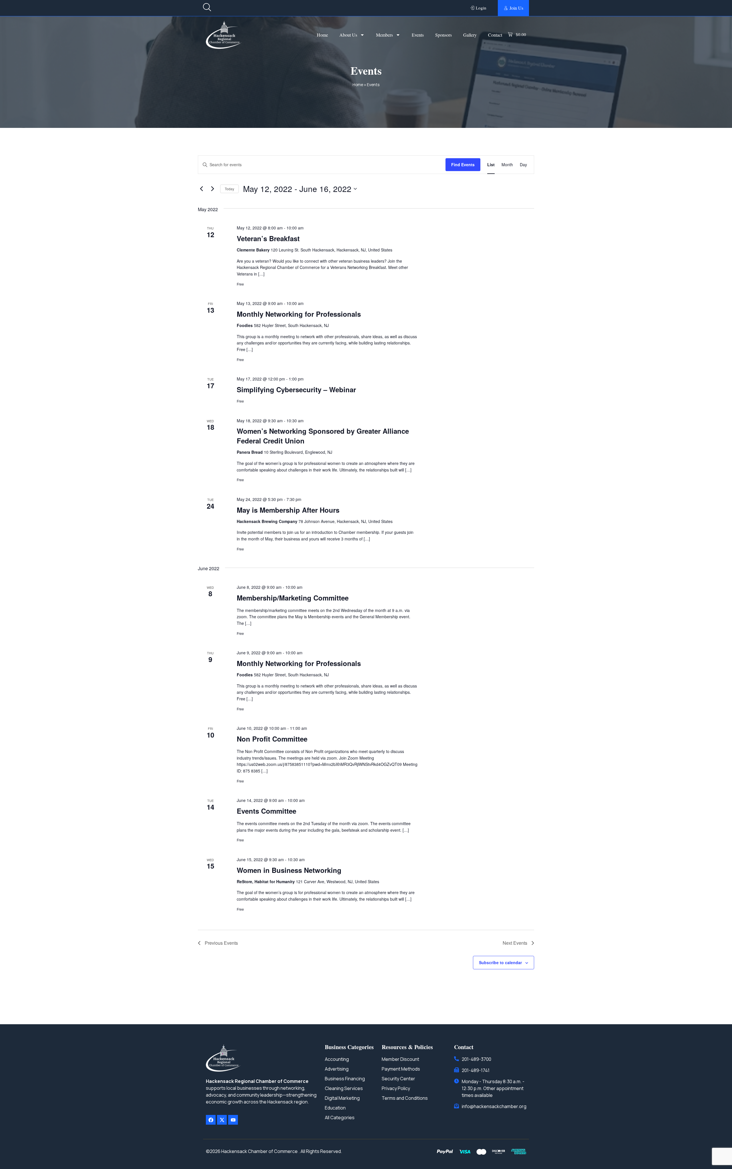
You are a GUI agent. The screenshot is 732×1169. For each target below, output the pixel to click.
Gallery (470, 35)
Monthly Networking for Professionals (299, 314)
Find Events (463, 164)
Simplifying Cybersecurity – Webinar (296, 389)
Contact (495, 35)
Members (384, 35)
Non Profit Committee (272, 739)
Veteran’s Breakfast (268, 238)
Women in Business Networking (289, 870)
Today (229, 188)
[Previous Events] (201, 188)
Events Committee (266, 811)
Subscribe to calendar (500, 962)
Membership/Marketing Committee (293, 598)
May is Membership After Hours (288, 510)
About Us (348, 35)
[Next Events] (212, 188)
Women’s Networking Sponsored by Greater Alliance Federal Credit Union (323, 435)
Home (322, 35)
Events (418, 35)
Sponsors (443, 35)
